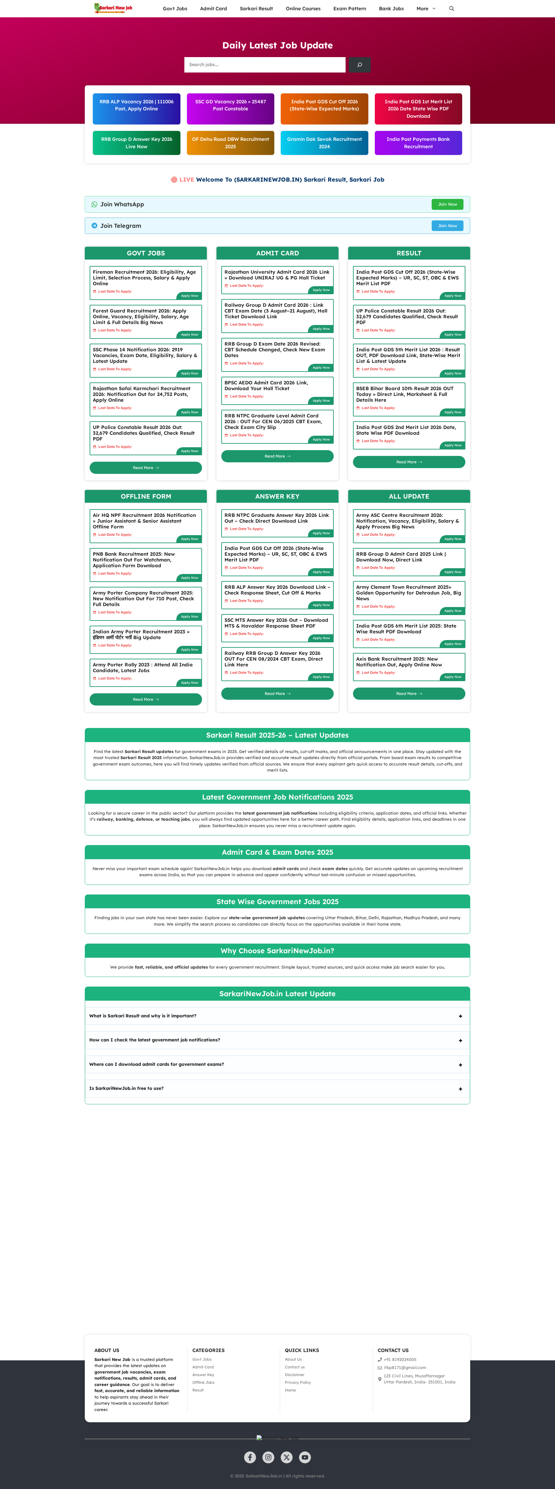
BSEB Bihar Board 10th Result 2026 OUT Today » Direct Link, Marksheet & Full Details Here (405, 394)
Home (290, 1390)
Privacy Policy (298, 1382)
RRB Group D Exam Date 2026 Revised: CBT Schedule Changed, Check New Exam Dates (275, 349)
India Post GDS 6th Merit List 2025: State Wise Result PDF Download (406, 629)
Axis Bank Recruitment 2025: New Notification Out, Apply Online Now (399, 662)
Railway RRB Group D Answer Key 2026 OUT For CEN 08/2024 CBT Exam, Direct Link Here (274, 659)
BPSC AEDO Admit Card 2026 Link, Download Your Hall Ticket (266, 385)
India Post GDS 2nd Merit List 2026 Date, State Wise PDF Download (406, 430)
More (422, 8)
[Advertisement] (192, 1210)
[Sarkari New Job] (113, 8)
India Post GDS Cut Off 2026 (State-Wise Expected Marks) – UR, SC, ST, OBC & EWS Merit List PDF (407, 278)
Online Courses (303, 8)
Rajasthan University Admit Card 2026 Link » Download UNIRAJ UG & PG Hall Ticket (277, 275)
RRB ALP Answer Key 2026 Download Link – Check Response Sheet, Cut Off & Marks (277, 590)
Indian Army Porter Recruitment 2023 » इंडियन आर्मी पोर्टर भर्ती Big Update (141, 634)
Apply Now (189, 296)
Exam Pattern (349, 8)
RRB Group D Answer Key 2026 (136, 139)
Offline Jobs (203, 1382)
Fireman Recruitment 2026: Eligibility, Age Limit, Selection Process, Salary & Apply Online (144, 278)
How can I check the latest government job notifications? (154, 1040)
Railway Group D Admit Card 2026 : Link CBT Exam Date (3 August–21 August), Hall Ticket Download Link (276, 311)
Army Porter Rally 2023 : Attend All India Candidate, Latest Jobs (143, 667)
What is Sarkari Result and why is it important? (143, 1016)
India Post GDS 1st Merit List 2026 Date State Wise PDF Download (418, 108)
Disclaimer (294, 1374)
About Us (293, 1359)
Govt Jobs (175, 8)
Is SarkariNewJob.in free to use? (126, 1088)
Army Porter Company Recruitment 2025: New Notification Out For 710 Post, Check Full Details (143, 598)
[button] (452, 8)
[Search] (360, 65)
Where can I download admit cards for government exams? (156, 1064)
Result (198, 1390)
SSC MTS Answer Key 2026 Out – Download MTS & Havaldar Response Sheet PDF (276, 623)
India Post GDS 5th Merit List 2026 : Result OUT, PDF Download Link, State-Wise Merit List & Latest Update (408, 355)
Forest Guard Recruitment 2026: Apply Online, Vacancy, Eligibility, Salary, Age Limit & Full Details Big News (141, 316)
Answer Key (203, 1374)
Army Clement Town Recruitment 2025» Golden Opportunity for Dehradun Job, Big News (408, 593)
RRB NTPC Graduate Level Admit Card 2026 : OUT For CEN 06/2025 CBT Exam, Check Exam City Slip (273, 421)
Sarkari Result (256, 8)
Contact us (295, 1367)
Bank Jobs (391, 8)
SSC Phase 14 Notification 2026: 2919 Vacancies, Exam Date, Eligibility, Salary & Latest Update (145, 355)
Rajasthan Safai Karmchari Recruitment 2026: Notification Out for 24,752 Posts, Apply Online (141, 394)
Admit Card (213, 8)
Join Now (447, 204)
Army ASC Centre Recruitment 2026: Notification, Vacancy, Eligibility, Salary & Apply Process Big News (407, 521)
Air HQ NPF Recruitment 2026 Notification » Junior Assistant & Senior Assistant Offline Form (144, 521)
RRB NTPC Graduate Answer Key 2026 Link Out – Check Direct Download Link (277, 518)
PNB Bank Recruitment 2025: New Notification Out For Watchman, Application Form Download (134, 560)
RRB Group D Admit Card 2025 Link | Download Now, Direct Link (401, 557)
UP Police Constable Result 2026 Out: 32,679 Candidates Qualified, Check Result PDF (144, 433)
